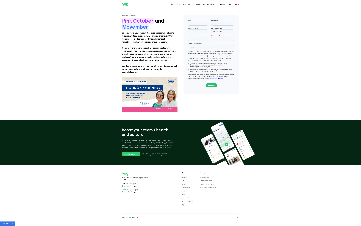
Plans (190, 4)
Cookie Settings (7, 223)
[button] (175, 4)
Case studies (200, 4)
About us (210, 4)
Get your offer (225, 4)
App (184, 4)
